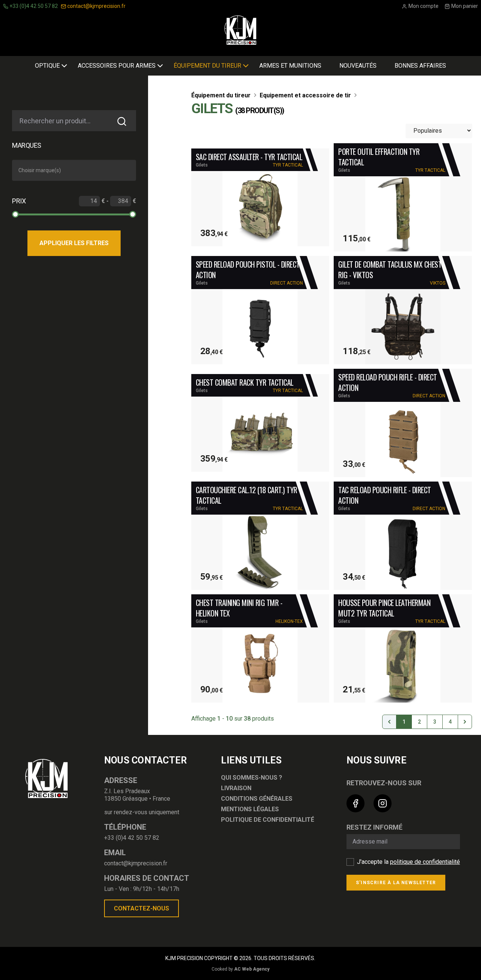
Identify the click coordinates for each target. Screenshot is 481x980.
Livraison (236, 788)
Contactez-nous (141, 908)
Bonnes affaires (420, 65)
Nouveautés (358, 65)
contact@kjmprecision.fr (96, 6)
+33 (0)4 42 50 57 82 (33, 6)
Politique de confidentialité (267, 819)
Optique (47, 65)
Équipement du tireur (207, 65)
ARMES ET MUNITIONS (290, 65)
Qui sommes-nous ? (251, 777)
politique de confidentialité (425, 861)
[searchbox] (75, 170)
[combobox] (74, 170)
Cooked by (240, 969)
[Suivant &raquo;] (465, 722)
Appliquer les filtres (74, 243)
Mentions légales (250, 809)
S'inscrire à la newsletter (396, 882)
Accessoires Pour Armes (117, 65)
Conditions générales (256, 798)
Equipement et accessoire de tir (305, 95)
